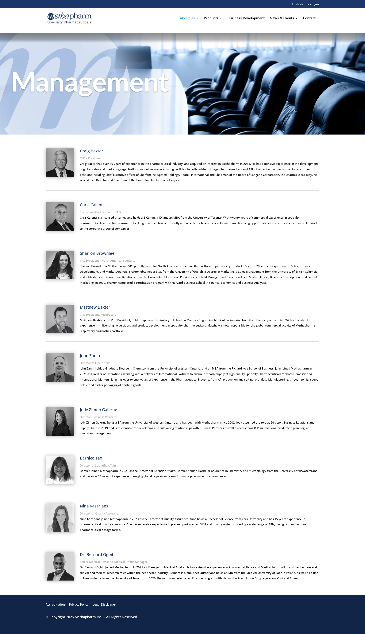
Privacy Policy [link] (78, 605)
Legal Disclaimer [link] (104, 605)
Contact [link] (309, 18)
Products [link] (211, 18)
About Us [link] (187, 18)
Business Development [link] (246, 18)
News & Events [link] (282, 18)
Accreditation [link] (55, 605)
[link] (297, 5)
